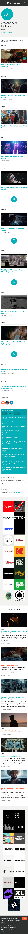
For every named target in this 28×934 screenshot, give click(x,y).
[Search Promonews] (25, 3)
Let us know (17, 492)
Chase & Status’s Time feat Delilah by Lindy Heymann (13, 343)
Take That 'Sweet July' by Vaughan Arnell (13, 417)
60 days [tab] (17, 413)
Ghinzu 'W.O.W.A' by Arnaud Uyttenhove (13, 426)
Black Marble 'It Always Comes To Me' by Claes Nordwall (14, 632)
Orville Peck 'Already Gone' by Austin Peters (13, 789)
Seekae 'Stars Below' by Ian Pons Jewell (12, 229)
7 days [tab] (4, 413)
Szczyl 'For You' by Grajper (9, 665)
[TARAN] (11, 402)
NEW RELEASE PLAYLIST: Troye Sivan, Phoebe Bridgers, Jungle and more (13, 462)
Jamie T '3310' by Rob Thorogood (11, 731)
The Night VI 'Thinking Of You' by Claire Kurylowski (12, 271)
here (2, 931)
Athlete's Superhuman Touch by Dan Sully (14, 370)
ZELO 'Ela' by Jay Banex (8, 422)
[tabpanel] (14, 444)
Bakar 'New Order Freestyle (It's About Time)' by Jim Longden (13, 455)
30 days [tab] (10, 413)
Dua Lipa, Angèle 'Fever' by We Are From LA (13, 96)
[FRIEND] (7, 402)
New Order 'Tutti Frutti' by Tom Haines (12, 157)
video (2, 629)
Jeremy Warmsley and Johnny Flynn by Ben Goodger (13, 387)
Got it (24, 918)
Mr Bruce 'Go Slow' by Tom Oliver (11, 756)
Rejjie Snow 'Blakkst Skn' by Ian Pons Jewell (14, 188)
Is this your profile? (6, 32)
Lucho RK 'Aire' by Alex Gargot (10, 437)
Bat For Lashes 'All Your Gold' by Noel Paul (12, 312)
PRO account (4, 482)
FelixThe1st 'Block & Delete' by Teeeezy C (11, 65)
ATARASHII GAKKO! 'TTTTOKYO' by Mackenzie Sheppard (12, 698)
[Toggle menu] (3, 3)
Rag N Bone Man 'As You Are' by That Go (14, 127)
